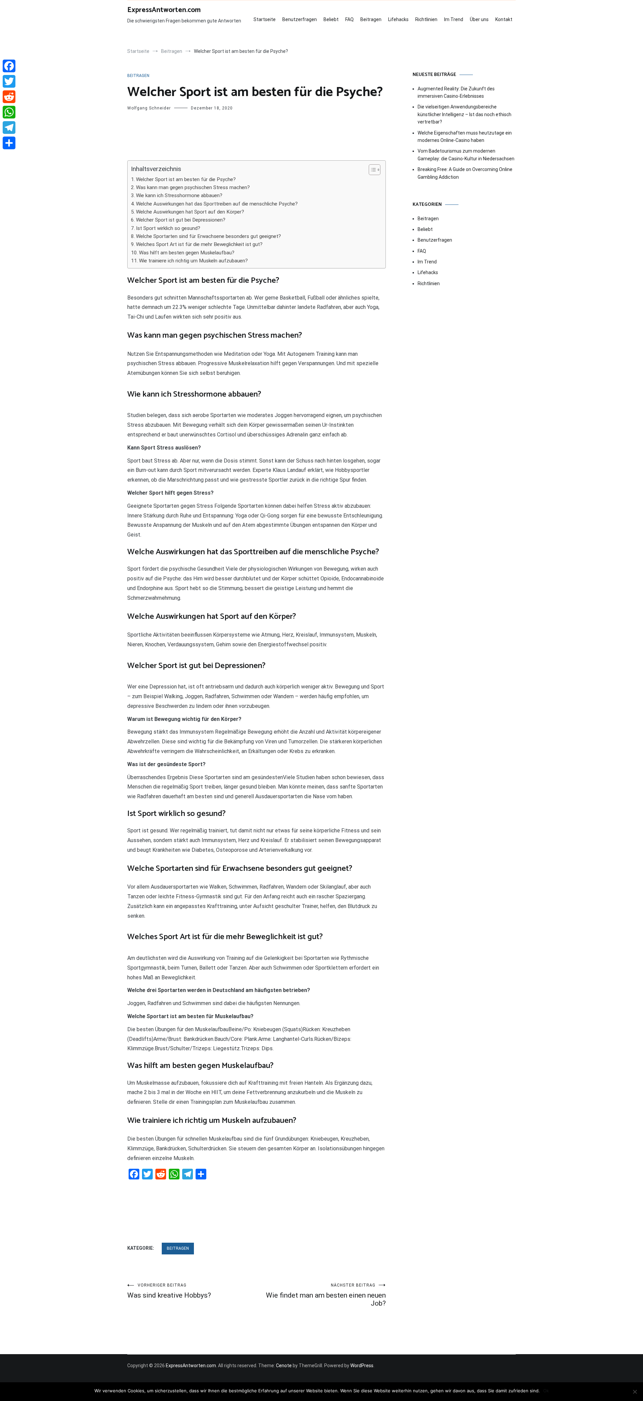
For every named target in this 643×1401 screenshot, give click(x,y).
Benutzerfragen (299, 19)
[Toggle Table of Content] (371, 169)
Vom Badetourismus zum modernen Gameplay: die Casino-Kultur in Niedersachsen (466, 154)
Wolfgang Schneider (149, 108)
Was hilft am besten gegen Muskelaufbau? (186, 253)
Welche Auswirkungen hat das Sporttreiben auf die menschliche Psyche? (217, 204)
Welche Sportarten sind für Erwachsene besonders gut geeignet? (208, 236)
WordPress (361, 1365)
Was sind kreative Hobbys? (169, 1291)
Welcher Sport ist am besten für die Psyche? (186, 179)
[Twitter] (9, 81)
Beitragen (370, 19)
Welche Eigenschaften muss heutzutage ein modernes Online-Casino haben (465, 136)
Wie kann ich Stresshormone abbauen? (179, 195)
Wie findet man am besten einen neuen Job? (326, 1295)
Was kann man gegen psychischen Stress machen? (193, 187)
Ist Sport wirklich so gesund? (168, 228)
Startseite (265, 19)
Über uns (479, 19)
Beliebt (331, 19)
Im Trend (453, 19)
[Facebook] (9, 66)
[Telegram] (9, 127)
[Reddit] (9, 96)
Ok (546, 1390)
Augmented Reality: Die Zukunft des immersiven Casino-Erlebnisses (456, 92)
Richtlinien (426, 19)
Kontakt (503, 19)
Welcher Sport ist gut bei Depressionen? (180, 220)
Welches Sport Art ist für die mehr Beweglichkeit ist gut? (199, 244)
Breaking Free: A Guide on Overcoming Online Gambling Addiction (465, 173)
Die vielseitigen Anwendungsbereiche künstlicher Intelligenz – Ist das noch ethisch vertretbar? (464, 114)
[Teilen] (9, 143)
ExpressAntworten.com (164, 10)
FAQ (349, 19)
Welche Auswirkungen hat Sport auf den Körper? (190, 212)
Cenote (284, 1365)
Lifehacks (398, 19)
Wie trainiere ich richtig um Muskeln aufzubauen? (193, 261)
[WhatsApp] (9, 112)
